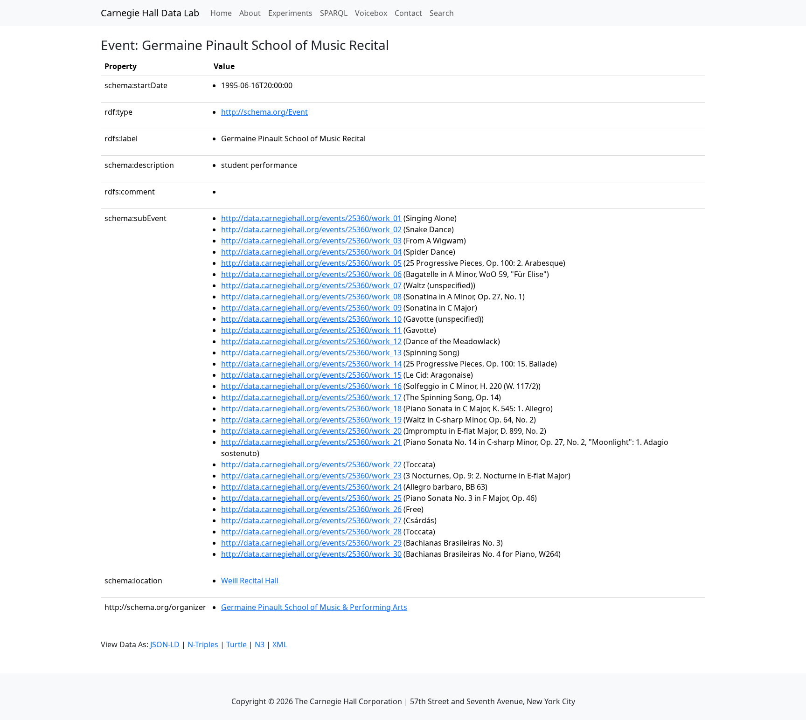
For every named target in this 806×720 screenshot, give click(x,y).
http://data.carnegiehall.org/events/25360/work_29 (311, 543)
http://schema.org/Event (264, 112)
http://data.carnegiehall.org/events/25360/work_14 (311, 364)
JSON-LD (165, 644)
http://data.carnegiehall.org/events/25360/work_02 (311, 229)
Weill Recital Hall (249, 580)
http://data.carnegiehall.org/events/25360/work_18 (311, 408)
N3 (259, 644)
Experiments (290, 13)
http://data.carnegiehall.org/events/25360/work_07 (311, 285)
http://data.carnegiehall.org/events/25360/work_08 (311, 296)
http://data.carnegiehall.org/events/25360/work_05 (311, 263)
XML (279, 644)
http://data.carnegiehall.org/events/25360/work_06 (311, 274)
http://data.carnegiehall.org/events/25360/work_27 (311, 520)
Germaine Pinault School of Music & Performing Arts (314, 607)
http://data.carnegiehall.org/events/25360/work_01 (311, 218)
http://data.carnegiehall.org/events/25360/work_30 (311, 554)
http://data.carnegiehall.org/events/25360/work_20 (311, 431)
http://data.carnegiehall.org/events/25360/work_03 (311, 240)
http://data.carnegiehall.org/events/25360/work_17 (311, 397)
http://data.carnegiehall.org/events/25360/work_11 (311, 330)
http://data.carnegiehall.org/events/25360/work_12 (311, 341)
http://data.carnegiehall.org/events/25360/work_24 (311, 487)
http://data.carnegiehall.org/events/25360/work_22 (311, 464)
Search (442, 13)
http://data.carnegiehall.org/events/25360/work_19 (311, 420)
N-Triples (203, 644)
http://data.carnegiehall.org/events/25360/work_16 (311, 386)
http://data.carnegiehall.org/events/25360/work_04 (311, 252)
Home (223, 12)
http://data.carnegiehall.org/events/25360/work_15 (311, 375)
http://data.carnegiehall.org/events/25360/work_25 (311, 498)
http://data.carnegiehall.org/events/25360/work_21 (311, 442)
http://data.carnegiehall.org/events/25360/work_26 (311, 509)
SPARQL (333, 13)
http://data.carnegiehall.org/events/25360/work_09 (311, 308)
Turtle (236, 644)
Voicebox (371, 13)
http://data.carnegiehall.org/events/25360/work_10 (311, 319)
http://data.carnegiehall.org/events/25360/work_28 (311, 531)
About (250, 13)
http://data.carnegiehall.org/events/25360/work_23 (311, 476)
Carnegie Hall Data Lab (150, 13)
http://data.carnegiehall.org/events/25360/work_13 (311, 352)
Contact (408, 13)
